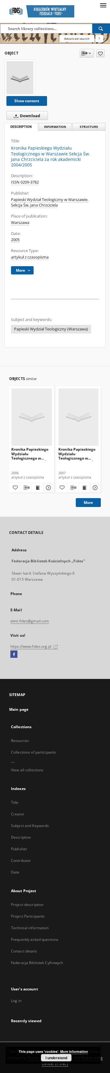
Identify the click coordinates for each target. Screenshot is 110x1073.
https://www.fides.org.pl (31, 646)
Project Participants (28, 916)
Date (15, 872)
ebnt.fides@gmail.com (29, 621)
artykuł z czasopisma (30, 257)
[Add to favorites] (100, 53)
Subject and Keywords (30, 825)
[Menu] (102, 5)
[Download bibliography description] (25, 488)
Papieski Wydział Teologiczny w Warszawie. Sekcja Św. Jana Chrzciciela (49, 202)
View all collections (27, 770)
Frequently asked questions (34, 939)
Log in (16, 1000)
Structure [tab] (89, 127)
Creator (17, 814)
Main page (18, 709)
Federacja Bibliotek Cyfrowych (37, 962)
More (88, 502)
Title (15, 802)
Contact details (24, 951)
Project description (27, 904)
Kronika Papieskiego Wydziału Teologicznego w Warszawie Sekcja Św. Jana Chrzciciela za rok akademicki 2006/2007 (78, 453)
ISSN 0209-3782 (25, 182)
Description (21, 837)
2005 (15, 239)
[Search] (101, 28)
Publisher (19, 848)
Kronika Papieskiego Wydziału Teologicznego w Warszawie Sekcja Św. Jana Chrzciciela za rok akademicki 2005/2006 (31, 453)
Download (29, 115)
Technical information (30, 927)
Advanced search (77, 38)
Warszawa (20, 222)
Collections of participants (33, 752)
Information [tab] (55, 127)
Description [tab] (21, 127)
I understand (56, 1057)
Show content (26, 100)
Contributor (21, 860)
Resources (20, 740)
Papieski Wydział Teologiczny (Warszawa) (51, 329)
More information (74, 1051)
